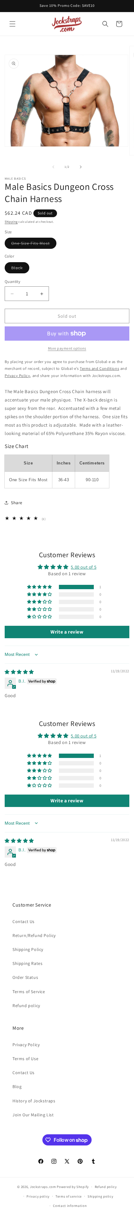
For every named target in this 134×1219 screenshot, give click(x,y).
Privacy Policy (26, 1044)
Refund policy (26, 1005)
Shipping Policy (27, 949)
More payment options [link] (67, 348)
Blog (17, 1086)
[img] (19, 672)
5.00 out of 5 (83, 567)
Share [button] (16, 502)
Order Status (25, 977)
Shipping (11, 222)
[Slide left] (53, 167)
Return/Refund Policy (34, 935)
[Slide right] (81, 167)
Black (20, 269)
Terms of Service (28, 991)
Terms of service (68, 1196)
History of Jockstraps (33, 1101)
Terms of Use (25, 1058)
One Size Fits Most (33, 244)
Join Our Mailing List (33, 1115)
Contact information (70, 1205)
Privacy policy (38, 1196)
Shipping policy (100, 1196)
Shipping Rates (27, 963)
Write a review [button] (66, 632)
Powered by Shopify (73, 1187)
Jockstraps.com (43, 1187)
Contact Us (23, 921)
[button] (12, 24)
